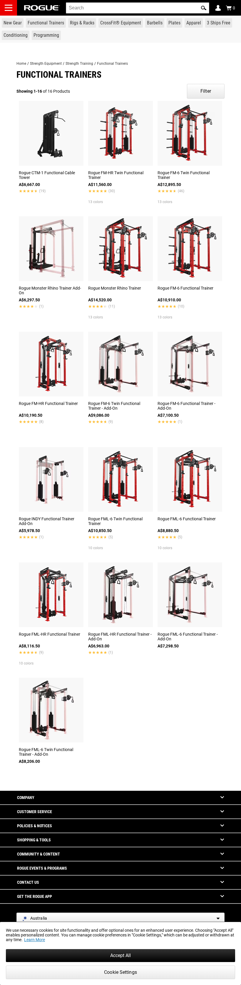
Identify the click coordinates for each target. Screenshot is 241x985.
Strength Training (79, 64)
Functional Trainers (112, 64)
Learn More (34, 939)
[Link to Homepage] (42, 7)
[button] (203, 8)
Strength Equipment (46, 64)
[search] (137, 8)
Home (21, 64)
